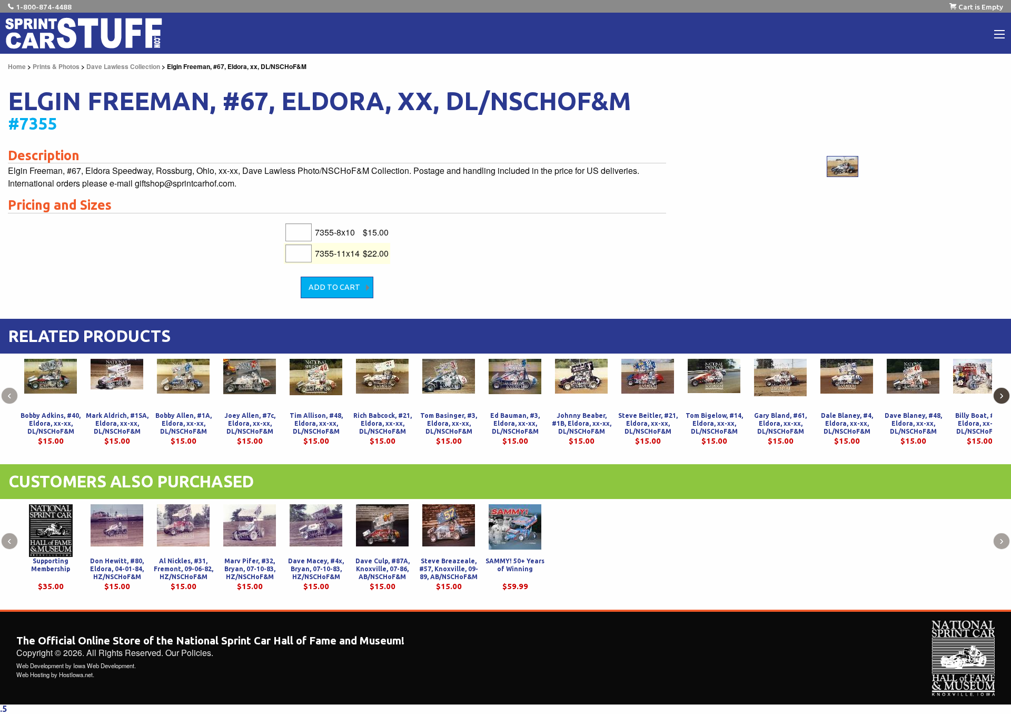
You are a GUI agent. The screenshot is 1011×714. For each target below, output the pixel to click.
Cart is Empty (980, 7)
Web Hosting (32, 674)
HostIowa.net (76, 674)
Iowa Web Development (103, 665)
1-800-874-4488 (44, 7)
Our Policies (188, 653)
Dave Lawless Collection (123, 66)
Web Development (40, 665)
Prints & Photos (56, 66)
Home (17, 66)
